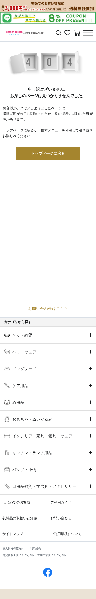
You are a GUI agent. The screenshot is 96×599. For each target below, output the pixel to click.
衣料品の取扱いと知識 (19, 518)
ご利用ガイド (60, 502)
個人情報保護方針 (13, 548)
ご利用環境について (66, 534)
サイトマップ (12, 534)
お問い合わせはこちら (48, 308)
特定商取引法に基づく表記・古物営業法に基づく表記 (35, 555)
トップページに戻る (48, 153)
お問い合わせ (60, 518)
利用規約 (35, 548)
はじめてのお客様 (16, 502)
